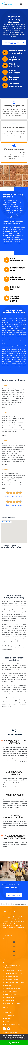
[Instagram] (8, 1028)
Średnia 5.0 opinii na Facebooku (14, 496)
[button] (21, 3)
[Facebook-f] (4, 1028)
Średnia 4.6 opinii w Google (14, 505)
